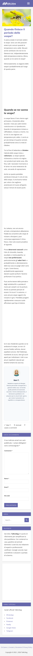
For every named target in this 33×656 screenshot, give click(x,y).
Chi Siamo (4, 647)
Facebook (9, 618)
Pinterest (9, 621)
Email (6, 487)
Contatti (11, 647)
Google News (11, 628)
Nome (6, 478)
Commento (8, 451)
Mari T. (8, 425)
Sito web (7, 496)
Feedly (8, 624)
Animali (18, 425)
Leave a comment (10, 428)
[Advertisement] (16, 89)
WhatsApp (10, 615)
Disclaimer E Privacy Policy (23, 647)
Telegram (9, 631)
